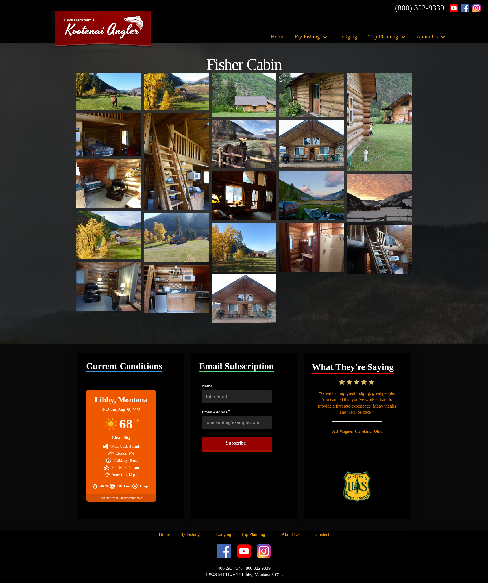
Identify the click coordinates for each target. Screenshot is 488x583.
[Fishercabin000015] (176, 237)
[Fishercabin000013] (379, 198)
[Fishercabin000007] (176, 161)
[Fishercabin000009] (311, 144)
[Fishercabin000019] (108, 286)
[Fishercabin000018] (379, 249)
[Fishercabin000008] (244, 144)
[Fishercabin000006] (108, 134)
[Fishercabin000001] (108, 91)
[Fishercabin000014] (108, 235)
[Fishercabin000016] (244, 247)
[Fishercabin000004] (311, 95)
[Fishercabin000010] (108, 183)
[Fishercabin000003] (244, 95)
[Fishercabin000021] (244, 298)
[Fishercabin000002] (176, 91)
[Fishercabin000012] (311, 195)
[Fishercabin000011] (244, 195)
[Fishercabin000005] (379, 122)
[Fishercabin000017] (311, 247)
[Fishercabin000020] (176, 289)
